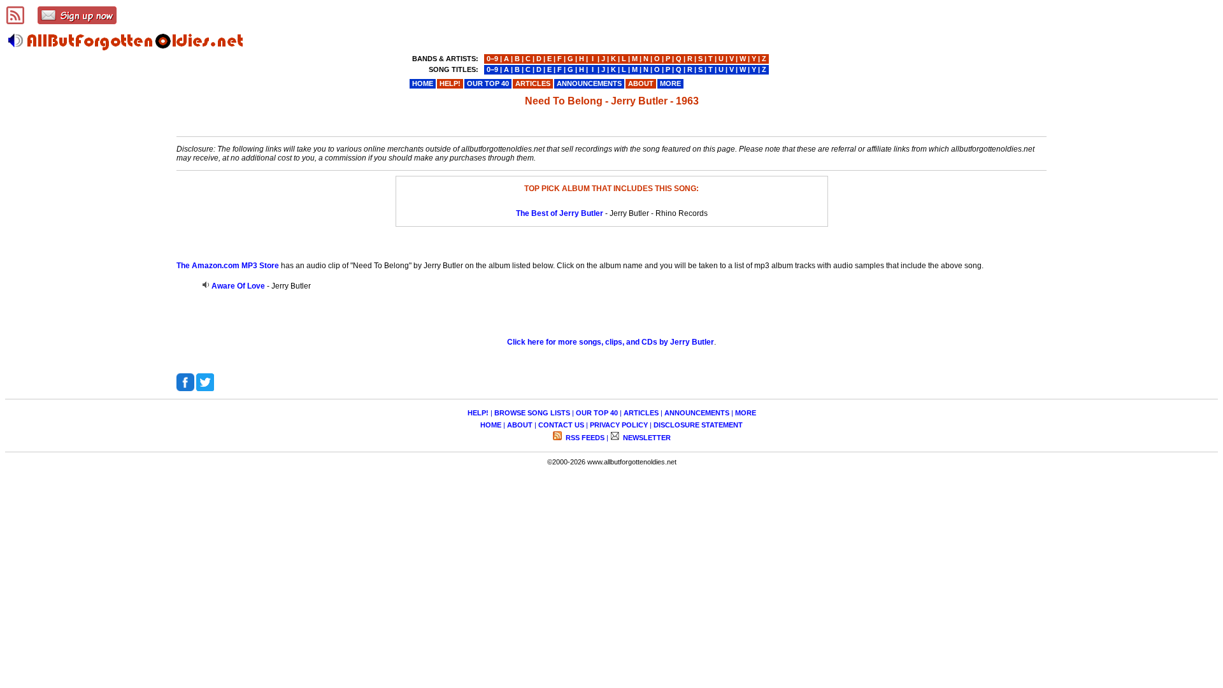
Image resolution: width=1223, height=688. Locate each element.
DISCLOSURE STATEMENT (698, 425)
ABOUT (520, 425)
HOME (490, 425)
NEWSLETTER (646, 437)
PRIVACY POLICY (619, 425)
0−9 (492, 58)
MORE (745, 413)
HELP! (478, 413)
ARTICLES (641, 413)
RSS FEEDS (584, 437)
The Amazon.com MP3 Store (227, 265)
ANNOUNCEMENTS (696, 413)
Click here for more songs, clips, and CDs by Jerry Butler (610, 342)
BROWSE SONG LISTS (532, 413)
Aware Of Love (238, 286)
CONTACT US (561, 425)
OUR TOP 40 (597, 413)
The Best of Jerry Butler (559, 213)
